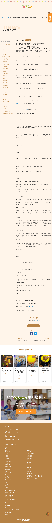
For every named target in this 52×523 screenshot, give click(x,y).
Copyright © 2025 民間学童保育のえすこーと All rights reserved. (26, 520)
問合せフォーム (19, 103)
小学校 (28, 40)
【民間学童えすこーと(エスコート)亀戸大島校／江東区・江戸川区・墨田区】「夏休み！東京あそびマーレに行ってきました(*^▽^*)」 (19, 372)
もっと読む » (5, 373)
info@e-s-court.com (37, 322)
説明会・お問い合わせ (50, 18)
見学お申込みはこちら (26, 411)
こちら (26, 109)
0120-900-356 (37, 320)
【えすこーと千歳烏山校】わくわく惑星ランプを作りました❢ (6, 370)
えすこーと (12, 432)
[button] (31, 333)
